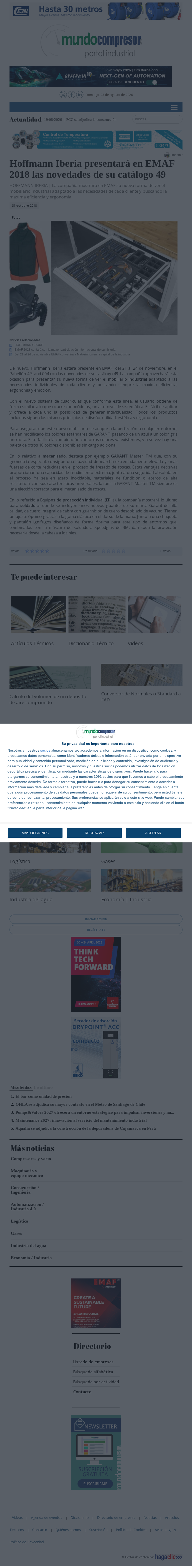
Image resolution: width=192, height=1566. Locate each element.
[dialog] (96, 783)
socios (45, 750)
